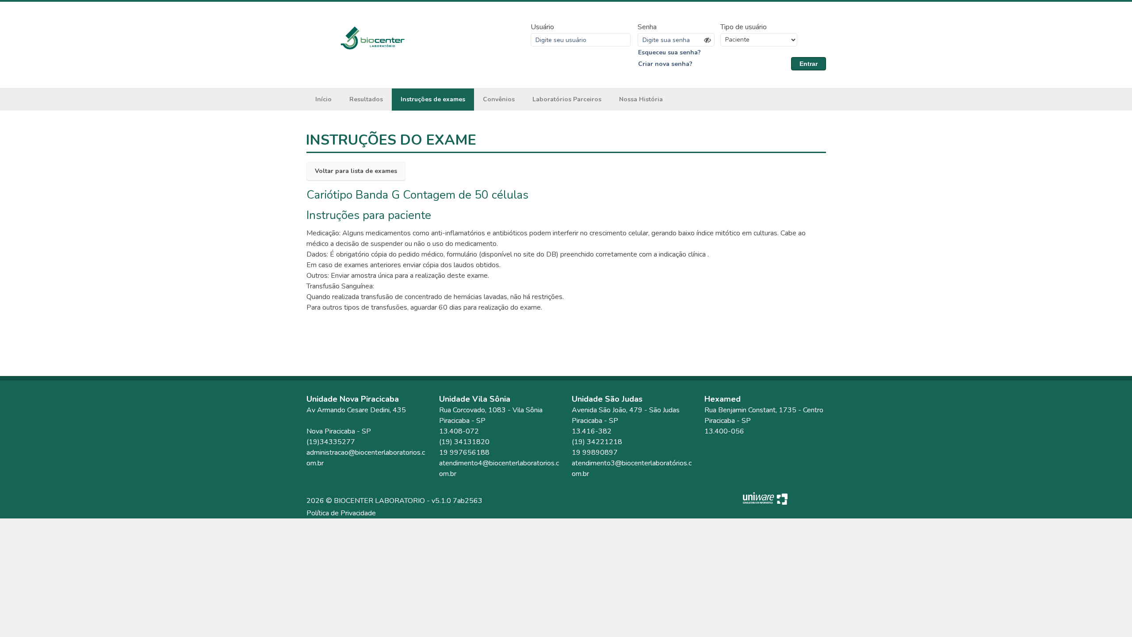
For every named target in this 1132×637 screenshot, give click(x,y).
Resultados (366, 99)
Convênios (499, 99)
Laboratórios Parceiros (566, 99)
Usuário (542, 27)
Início (323, 99)
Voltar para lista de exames (356, 171)
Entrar (808, 63)
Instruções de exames (433, 99)
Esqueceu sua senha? (669, 52)
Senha (647, 27)
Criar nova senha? (665, 64)
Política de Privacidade (341, 513)
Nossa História (641, 99)
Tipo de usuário (743, 27)
